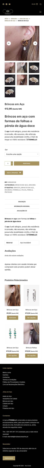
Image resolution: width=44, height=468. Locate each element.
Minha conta (7, 372)
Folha (23, 190)
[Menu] (40, 12)
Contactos (6, 377)
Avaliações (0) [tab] (22, 211)
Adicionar (26, 163)
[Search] (40, 4)
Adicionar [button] (12, 318)
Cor (6, 150)
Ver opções (31, 318)
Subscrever (9, 458)
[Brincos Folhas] (31, 333)
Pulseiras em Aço (8, 408)
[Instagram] (6, 4)
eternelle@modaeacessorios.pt (18, 436)
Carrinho (5, 375)
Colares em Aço (8, 403)
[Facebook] (3, 4)
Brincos (17, 187)
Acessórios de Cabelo (10, 398)
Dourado (8, 190)
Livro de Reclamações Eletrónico (13, 384)
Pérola (30, 190)
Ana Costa (28, 465)
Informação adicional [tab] (22, 206)
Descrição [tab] (22, 201)
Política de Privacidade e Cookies (14, 382)
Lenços (5, 406)
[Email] (9, 4)
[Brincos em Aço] (12, 295)
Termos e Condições (9, 379)
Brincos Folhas (31, 348)
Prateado (8, 192)
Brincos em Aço (27, 187)
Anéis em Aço (7, 396)
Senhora (32, 185)
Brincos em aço (21, 185)
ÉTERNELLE (17, 190)
